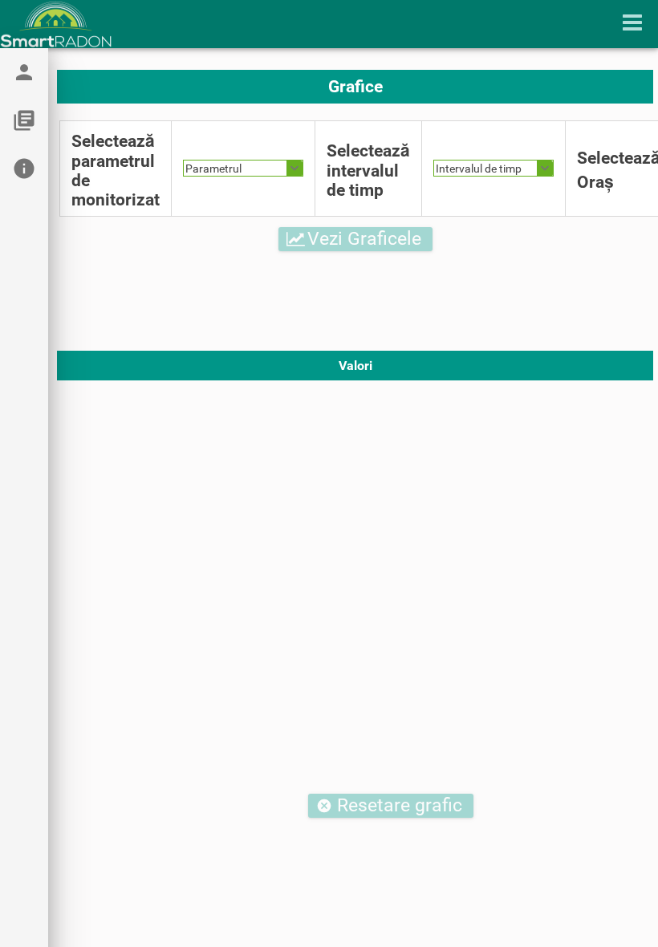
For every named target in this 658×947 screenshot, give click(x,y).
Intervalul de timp (479, 168)
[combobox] (243, 168)
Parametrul (213, 168)
